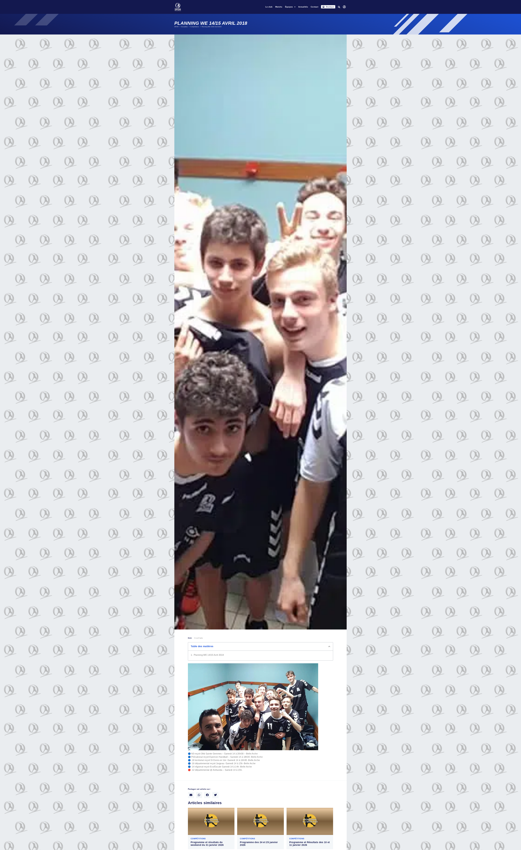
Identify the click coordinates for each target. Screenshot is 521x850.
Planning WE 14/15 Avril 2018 (209, 655)
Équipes (289, 7)
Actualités (303, 7)
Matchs (278, 7)
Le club (269, 7)
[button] (339, 7)
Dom (190, 638)
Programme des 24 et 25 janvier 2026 (259, 843)
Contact (314, 7)
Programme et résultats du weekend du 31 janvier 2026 (207, 843)
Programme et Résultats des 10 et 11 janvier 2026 (309, 843)
